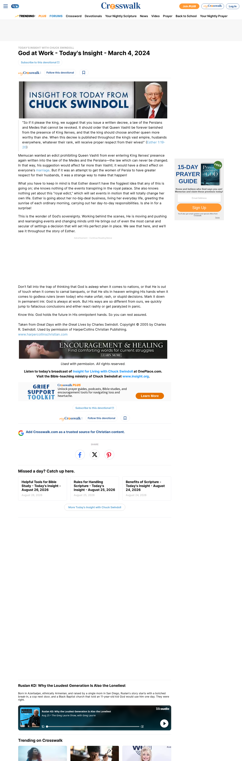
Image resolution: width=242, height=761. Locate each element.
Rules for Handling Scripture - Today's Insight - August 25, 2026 (94, 488)
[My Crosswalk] (212, 6)
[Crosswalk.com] (121, 5)
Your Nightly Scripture (121, 16)
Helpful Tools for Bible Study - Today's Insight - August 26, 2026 (41, 488)
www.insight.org (135, 376)
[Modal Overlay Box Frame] (94, 391)
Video (155, 16)
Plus (42, 16)
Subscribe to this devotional (38, 62)
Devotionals (93, 16)
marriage (43, 170)
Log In (233, 6)
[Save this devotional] (84, 72)
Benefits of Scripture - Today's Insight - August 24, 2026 (145, 488)
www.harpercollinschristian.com (42, 334)
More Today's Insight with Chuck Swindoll (94, 507)
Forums (56, 16)
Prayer (167, 16)
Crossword (73, 16)
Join (189, 6)
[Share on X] (95, 455)
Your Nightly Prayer (214, 16)
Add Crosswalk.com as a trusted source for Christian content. (75, 432)
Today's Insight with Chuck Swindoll (46, 47)
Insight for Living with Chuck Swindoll (102, 371)
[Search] (15, 6)
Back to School (186, 16)
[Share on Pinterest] (109, 455)
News (144, 16)
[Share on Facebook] (80, 455)
